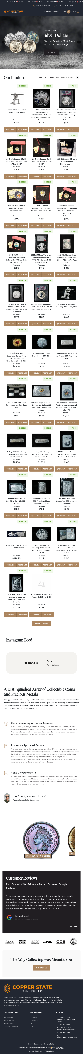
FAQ (32, 1023)
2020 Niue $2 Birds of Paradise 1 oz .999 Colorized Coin (16, 208)
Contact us (34, 1020)
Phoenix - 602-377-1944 (64, 6)
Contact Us (41, 968)
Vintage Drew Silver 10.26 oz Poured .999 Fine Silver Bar (66, 355)
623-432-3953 (65, 1024)
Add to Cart (22, 129)
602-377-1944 (65, 1032)
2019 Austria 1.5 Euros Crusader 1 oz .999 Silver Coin (41, 355)
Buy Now (51, 52)
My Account (8, 1017)
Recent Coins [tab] (67, 78)
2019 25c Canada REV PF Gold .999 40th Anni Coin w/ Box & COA (16, 161)
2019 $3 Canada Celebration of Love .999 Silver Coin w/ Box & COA (41, 208)
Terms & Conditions (11, 1026)
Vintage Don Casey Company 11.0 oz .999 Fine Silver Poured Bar (41, 454)
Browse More (41, 623)
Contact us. (34, 800)
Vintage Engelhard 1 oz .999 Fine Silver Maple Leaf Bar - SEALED (41, 500)
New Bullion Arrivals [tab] (49, 78)
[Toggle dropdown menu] (77, 77)
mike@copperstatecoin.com (67, 1037)
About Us (34, 1017)
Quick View (10, 129)
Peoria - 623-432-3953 (43, 6)
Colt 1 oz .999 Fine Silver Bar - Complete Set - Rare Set (16, 405)
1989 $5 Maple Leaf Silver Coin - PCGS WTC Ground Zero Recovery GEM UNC (41, 306)
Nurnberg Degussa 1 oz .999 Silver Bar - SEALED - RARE (16, 500)
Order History (9, 1020)
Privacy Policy (9, 1023)
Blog (32, 1026)
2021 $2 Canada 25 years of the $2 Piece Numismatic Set (67, 161)
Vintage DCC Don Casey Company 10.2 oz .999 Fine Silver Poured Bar (16, 454)
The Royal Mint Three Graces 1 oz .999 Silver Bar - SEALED (66, 501)
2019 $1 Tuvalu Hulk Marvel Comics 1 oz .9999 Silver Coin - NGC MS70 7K (66, 454)
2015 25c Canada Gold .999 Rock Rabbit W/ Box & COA (41, 161)
